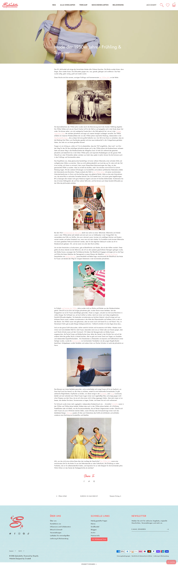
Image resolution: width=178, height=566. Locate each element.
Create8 (28, 559)
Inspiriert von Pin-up (111, 254)
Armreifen (115, 404)
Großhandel (95, 527)
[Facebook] (15, 533)
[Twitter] (10, 533)
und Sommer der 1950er (69, 308)
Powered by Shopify (31, 556)
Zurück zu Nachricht (89, 496)
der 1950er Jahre (104, 77)
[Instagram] (19, 533)
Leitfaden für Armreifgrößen (60, 536)
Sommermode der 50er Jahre (72, 233)
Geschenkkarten (100, 5)
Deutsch (11, 551)
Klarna (93, 524)
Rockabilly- (103, 394)
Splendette (19, 556)
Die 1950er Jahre (105, 461)
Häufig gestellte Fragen (99, 521)
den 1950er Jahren (99, 172)
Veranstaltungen (55, 533)
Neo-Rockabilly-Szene (61, 138)
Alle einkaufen (67, 5)
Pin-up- (112, 394)
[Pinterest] (24, 533)
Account (151, 5)
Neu (54, 5)
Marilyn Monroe (70, 256)
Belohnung (118, 5)
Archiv (93, 533)
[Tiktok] (28, 533)
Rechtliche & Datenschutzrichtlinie (142, 556)
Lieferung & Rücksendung (59, 538)
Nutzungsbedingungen (123, 556)
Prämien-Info (95, 536)
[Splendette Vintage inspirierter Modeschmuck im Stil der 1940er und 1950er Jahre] (89, 102)
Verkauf (83, 5)
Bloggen (94, 530)
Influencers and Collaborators (60, 527)
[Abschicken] (168, 529)
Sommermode (76, 341)
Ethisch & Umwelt (56, 530)
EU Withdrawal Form (99, 539)
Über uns (53, 521)
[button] (89, 564)
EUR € (20, 551)
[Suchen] (162, 5)
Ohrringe (69, 413)
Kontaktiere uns (55, 524)
